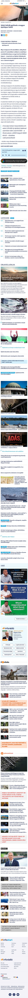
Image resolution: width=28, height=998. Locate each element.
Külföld (2, 944)
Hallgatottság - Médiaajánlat (17, 986)
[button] (2, 155)
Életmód (24, 946)
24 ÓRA (12, 218)
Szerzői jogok (9, 989)
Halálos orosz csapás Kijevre (8, 413)
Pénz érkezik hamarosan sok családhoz (12, 451)
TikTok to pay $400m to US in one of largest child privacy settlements (13, 928)
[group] (8, 155)
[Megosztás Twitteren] (4, 35)
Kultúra (13, 944)
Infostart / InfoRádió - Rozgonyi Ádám (11, 31)
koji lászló (16, 171)
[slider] (18, 155)
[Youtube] (18, 994)
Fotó (23, 950)
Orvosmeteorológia (5, 966)
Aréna (15, 968)
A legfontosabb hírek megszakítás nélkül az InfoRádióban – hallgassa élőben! (11, 447)
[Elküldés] (6, 35)
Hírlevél (23, 951)
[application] (14, 155)
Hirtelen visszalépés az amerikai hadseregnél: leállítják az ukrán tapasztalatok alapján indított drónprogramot (14, 683)
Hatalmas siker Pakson (8, 537)
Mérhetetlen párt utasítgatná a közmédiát (12, 356)
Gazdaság (9, 165)
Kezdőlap (3, 165)
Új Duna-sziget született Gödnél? (9, 429)
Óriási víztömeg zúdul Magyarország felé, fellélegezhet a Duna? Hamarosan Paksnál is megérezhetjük (13, 775)
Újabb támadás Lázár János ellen (10, 351)
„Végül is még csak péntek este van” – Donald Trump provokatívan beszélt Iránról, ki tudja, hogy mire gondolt (13, 507)
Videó (12, 953)
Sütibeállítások (19, 989)
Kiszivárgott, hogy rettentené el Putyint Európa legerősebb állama (14, 744)
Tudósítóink (24, 943)
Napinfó (2, 953)
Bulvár (2, 950)
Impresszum (4, 987)
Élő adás (8, 644)
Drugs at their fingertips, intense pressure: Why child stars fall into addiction (12, 886)
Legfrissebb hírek (17, 963)
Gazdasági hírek (4, 968)
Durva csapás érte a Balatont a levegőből (12, 473)
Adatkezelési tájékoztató (12, 987)
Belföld (2, 943)
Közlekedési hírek (4, 964)
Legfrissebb (13, 950)
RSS (14, 989)
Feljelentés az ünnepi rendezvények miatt (13, 347)
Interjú (23, 944)
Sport (12, 946)
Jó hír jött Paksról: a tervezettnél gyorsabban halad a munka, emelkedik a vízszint (14, 703)
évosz (9, 171)
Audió (12, 951)
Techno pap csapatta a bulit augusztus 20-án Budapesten (12, 343)
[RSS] (10, 994)
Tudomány (13, 943)
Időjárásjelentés (17, 964)
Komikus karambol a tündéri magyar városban (13, 314)
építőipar (3, 171)
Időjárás (23, 953)
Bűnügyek (3, 951)
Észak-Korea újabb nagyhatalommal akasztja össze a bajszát (11, 502)
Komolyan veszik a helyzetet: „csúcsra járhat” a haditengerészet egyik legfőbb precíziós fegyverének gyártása (14, 515)
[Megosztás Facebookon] (2, 35)
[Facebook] (14, 994)
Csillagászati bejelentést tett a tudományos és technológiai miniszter (12, 396)
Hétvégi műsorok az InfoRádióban (15, 526)
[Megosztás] (25, 150)
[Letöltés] (23, 150)
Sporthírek (16, 966)
